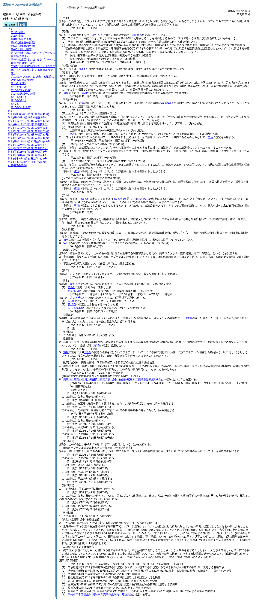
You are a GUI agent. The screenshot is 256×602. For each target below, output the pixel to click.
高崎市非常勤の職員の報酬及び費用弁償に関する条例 (112, 379)
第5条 (71, 301)
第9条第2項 (120, 198)
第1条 (82, 68)
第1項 (66, 243)
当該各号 (137, 34)
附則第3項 (74, 290)
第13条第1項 (75, 307)
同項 (84, 92)
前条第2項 (143, 198)
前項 (66, 92)
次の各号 (97, 34)
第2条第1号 (167, 103)
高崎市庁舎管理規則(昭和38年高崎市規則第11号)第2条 (100, 594)
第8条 (83, 198)
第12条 (72, 304)
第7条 (96, 345)
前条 (81, 103)
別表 (72, 133)
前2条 (189, 318)
